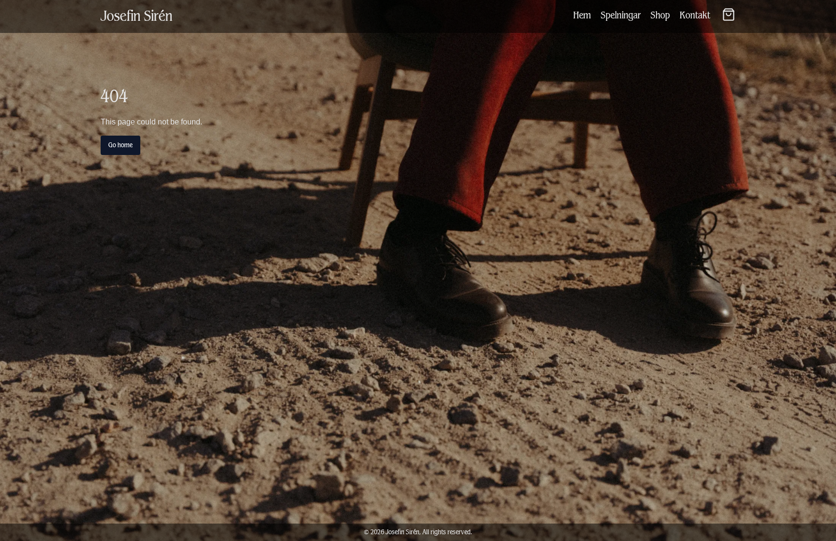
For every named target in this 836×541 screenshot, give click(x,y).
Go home (120, 145)
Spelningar (621, 15)
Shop (660, 15)
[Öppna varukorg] (728, 14)
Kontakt (695, 15)
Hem (582, 15)
